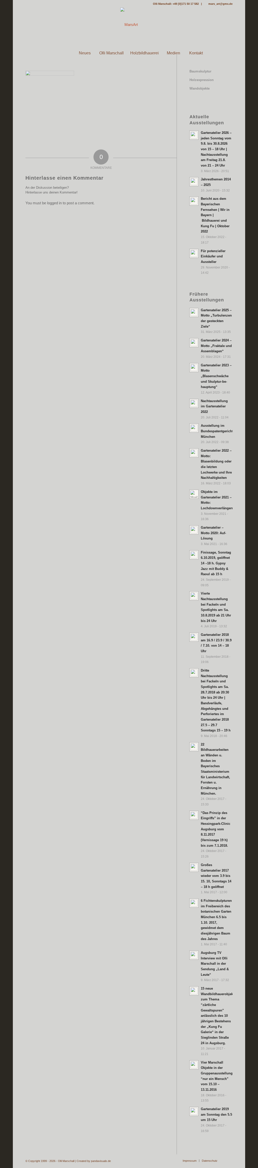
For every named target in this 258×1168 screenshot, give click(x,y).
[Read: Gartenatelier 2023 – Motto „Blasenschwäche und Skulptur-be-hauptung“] (194, 367)
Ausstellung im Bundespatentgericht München (217, 431)
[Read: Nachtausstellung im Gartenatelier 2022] (194, 403)
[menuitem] (62, 53)
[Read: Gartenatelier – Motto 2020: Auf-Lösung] (194, 529)
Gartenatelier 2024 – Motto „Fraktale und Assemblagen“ (216, 345)
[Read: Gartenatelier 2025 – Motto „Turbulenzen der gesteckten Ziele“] (194, 312)
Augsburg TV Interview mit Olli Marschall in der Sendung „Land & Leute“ (215, 964)
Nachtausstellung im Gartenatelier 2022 (214, 406)
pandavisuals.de (101, 1160)
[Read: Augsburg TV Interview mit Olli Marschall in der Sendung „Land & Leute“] (194, 955)
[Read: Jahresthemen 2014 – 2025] (194, 181)
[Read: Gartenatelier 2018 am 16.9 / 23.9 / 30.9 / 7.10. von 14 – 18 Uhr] (194, 637)
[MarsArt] (129, 25)
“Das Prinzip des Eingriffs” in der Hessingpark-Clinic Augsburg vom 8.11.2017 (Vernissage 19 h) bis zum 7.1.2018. (215, 829)
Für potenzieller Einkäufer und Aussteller (213, 256)
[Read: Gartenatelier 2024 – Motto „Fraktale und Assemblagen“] (194, 342)
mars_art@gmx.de (220, 3)
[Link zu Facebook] (27, 4)
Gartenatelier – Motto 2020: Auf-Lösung (213, 533)
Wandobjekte (199, 88)
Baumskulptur (200, 71)
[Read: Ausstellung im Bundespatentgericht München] (194, 428)
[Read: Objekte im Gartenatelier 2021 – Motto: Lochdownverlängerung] (194, 494)
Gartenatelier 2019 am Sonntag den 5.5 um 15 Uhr (216, 1114)
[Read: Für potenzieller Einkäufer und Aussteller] (194, 253)
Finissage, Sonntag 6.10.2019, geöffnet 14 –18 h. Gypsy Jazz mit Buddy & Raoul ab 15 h (216, 563)
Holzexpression (201, 80)
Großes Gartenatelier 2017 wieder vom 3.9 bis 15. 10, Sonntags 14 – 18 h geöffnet (216, 876)
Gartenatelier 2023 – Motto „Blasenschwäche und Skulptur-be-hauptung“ (216, 376)
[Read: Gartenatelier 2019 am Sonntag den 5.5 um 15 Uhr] (194, 1111)
